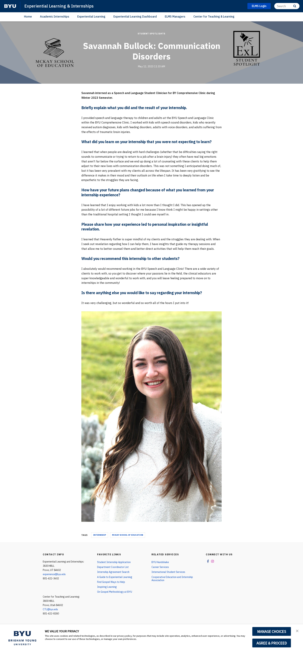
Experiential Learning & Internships (59, 6)
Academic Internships (54, 16)
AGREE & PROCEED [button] (272, 643)
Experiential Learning (91, 16)
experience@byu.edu (54, 574)
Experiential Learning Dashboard (135, 16)
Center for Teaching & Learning (213, 16)
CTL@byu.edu (50, 609)
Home (28, 16)
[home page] (10, 6)
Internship (99, 535)
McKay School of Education (127, 535)
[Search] (295, 6)
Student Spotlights (151, 33)
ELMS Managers (175, 16)
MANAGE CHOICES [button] (271, 631)
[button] (297, 631)
